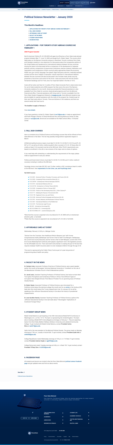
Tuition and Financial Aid (76, 420)
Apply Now (85, 2)
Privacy (45, 436)
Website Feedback (75, 436)
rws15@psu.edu (60, 114)
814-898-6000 (62, 430)
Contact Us (73, 2)
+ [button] (62, 413)
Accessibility (59, 436)
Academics (51, 5)
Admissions (60, 5)
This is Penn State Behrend (49, 413)
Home (19, 9)
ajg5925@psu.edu (52, 341)
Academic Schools (75, 416)
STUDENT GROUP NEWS (36, 37)
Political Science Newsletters (67, 9)
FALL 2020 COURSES (35, 31)
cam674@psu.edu (34, 326)
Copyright (65, 436)
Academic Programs (46, 9)
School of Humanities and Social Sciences (31, 9)
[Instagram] (26, 412)
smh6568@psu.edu (30, 334)
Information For (78, 5)
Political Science (55, 9)
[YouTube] (36, 412)
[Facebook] (23, 412)
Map (69, 436)
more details (31, 110)
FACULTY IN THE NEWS (36, 35)
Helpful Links (74, 423)
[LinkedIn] (29, 412)
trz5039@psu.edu (45, 347)
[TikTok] (33, 412)
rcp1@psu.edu (35, 118)
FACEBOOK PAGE (34, 40)
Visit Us (80, 2)
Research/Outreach (50, 423)
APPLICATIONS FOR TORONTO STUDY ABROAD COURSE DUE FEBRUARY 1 (50, 29)
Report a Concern (64, 2)
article (68, 287)
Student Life (69, 5)
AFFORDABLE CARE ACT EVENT (38, 33)
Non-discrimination (52, 436)
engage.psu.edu (56, 95)
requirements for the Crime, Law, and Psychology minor (54, 168)
